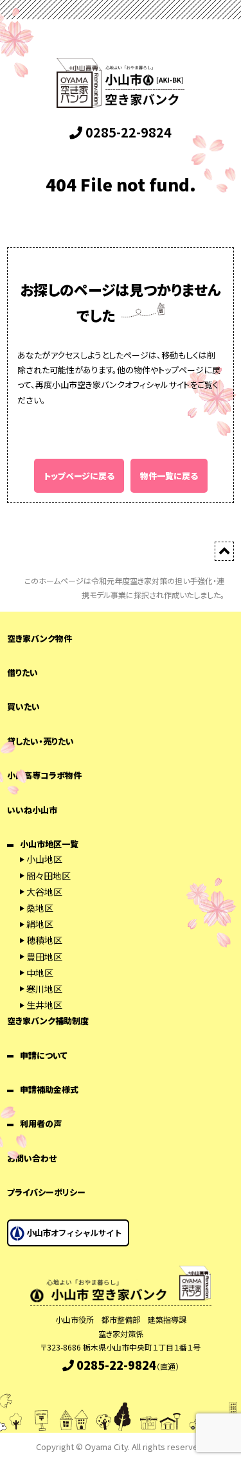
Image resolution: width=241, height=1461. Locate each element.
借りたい (22, 672)
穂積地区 (44, 940)
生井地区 (44, 1004)
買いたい (23, 706)
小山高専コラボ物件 (44, 775)
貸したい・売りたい (40, 741)
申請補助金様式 (49, 1089)
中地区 (39, 972)
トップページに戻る (79, 476)
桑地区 (39, 907)
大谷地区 (44, 891)
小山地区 (44, 859)
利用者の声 (41, 1123)
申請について (43, 1055)
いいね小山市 (32, 810)
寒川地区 (44, 988)
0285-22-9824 (127, 132)
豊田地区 (44, 956)
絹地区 (39, 923)
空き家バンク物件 (39, 638)
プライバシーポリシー (46, 1192)
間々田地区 (48, 875)
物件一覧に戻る (169, 476)
